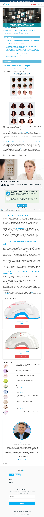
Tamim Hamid (7, 27)
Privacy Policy (17, 514)
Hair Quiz (34, 4)
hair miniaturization (20, 228)
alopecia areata (22, 148)
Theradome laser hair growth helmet (19, 68)
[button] (41, 4)
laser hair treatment (21, 226)
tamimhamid (23, 459)
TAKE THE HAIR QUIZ (22, 205)
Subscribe (22, 503)
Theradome (18, 511)
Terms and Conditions (25, 514)
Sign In (11, 474)
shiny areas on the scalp (23, 132)
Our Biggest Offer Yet (16, 1)
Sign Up (18, 474)
